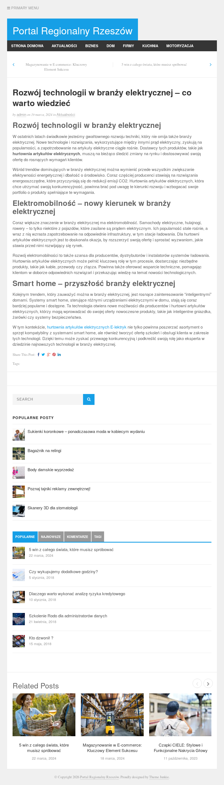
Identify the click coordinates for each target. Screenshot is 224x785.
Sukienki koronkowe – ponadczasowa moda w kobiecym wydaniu (86, 431)
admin (21, 115)
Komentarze (77, 536)
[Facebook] (37, 354)
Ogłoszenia (43, 56)
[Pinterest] (53, 354)
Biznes (91, 45)
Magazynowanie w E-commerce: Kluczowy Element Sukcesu (56, 67)
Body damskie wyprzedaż (51, 469)
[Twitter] (42, 354)
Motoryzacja (179, 45)
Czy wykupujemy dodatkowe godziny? (63, 571)
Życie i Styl (144, 56)
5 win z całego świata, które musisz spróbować (154, 64)
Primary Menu (24, 7)
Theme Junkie (159, 777)
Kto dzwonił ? (41, 637)
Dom (111, 45)
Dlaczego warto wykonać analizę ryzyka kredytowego (77, 593)
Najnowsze (51, 536)
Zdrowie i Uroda (108, 56)
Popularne (25, 536)
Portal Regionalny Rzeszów (72, 30)
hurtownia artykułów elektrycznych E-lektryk (86, 327)
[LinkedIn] (58, 354)
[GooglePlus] (48, 354)
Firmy (128, 45)
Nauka (17, 56)
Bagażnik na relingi (44, 450)
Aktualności (64, 45)
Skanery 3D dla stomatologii (53, 507)
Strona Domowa (27, 45)
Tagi (97, 536)
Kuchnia (150, 45)
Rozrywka (74, 56)
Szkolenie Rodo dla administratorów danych (68, 615)
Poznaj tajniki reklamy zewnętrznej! (59, 488)
